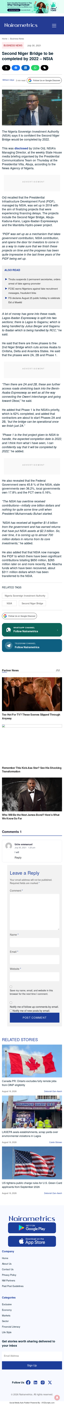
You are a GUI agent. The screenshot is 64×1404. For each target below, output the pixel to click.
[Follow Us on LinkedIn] (35, 1382)
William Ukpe (8, 79)
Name (14, 934)
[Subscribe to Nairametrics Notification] (57, 1397)
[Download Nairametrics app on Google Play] (32, 1227)
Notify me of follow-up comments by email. (34, 1007)
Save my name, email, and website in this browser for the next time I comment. (31, 992)
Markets (6, 1315)
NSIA (9, 603)
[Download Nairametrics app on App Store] (32, 1241)
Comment (16, 890)
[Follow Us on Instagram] (42, 1382)
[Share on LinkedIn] (25, 68)
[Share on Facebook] (16, 68)
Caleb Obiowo (55, 1142)
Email (14, 952)
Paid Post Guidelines (12, 1286)
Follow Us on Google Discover (46, 80)
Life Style (6, 1332)
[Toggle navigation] (54, 25)
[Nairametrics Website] (21, 25)
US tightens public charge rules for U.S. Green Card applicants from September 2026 (32, 1185)
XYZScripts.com (48, 1402)
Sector (5, 1321)
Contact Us (7, 1269)
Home (4, 38)
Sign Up (32, 1365)
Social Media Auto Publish (20, 1402)
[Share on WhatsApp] (35, 68)
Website (15, 969)
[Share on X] (6, 68)
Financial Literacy (11, 1326)
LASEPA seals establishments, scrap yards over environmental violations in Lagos (30, 1134)
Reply (18, 857)
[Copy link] (44, 68)
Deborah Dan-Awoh (53, 1091)
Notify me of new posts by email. (31, 1011)
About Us (6, 1263)
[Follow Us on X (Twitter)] (50, 1382)
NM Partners (8, 1280)
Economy (7, 1309)
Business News (17, 38)
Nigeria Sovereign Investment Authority (25, 595)
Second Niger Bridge (32, 603)
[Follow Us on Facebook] (28, 1382)
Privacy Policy (9, 1274)
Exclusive (7, 1304)
